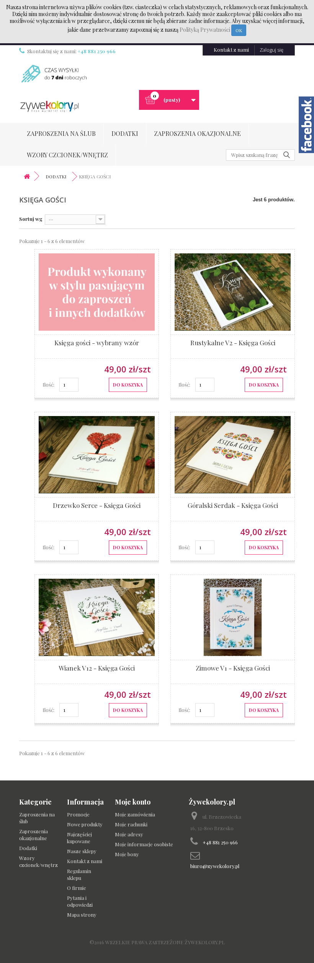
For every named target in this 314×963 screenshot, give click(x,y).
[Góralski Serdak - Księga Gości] (233, 480)
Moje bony (127, 854)
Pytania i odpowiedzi (80, 901)
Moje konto (132, 801)
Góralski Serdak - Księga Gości (233, 505)
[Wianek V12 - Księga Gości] (97, 643)
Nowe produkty (85, 824)
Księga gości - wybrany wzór (96, 342)
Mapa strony (81, 914)
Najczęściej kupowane (79, 837)
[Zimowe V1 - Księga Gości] (233, 643)
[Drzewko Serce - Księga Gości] (97, 480)
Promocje (78, 814)
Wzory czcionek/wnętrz (67, 155)
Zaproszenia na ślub (61, 133)
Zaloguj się (271, 49)
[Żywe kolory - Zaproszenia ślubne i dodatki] (49, 106)
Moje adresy (129, 834)
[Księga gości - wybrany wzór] (97, 317)
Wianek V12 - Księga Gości (97, 668)
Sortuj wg (31, 218)
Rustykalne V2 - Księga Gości (232, 342)
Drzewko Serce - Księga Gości (97, 505)
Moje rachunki (131, 824)
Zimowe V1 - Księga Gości (233, 668)
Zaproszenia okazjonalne (197, 133)
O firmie (76, 888)
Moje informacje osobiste (144, 844)
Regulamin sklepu (79, 874)
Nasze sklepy (81, 851)
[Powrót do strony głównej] (27, 176)
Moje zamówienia (135, 814)
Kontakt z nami (231, 49)
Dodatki (124, 133)
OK (239, 30)
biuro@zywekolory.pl (214, 866)
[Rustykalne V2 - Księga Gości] (233, 317)
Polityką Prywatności (205, 29)
